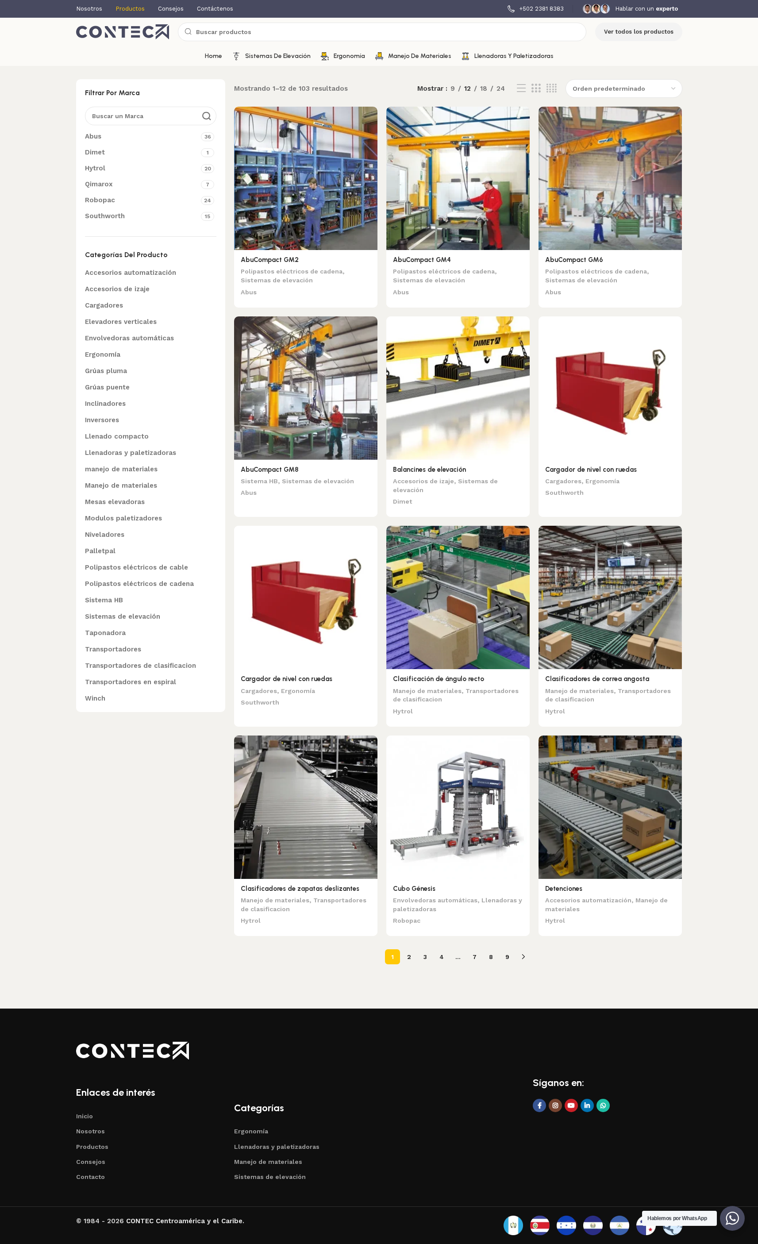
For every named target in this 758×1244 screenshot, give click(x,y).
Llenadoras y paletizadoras (130, 453)
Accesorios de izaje (117, 289)
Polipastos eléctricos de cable (136, 567)
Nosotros (90, 1131)
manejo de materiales (121, 469)
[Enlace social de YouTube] (571, 1105)
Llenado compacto (117, 436)
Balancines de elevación (429, 470)
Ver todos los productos (638, 31)
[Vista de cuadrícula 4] (551, 88)
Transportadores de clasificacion (140, 666)
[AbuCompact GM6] (610, 178)
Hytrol (403, 711)
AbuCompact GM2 (270, 260)
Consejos (90, 1161)
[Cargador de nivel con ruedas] (610, 388)
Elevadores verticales (121, 322)
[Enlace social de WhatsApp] (603, 1105)
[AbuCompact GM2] (305, 178)
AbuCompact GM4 (422, 260)
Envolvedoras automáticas (129, 338)
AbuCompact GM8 (270, 470)
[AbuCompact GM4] (458, 178)
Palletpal (100, 551)
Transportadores (113, 649)
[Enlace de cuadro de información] (536, 9)
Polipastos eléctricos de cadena (139, 584)
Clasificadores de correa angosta (597, 679)
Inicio (84, 1116)
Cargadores (104, 305)
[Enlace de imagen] (132, 1050)
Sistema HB (104, 600)
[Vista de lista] (521, 88)
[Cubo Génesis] (458, 807)
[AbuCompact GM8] (305, 388)
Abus (249, 292)
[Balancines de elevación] (458, 388)
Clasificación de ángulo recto (438, 679)
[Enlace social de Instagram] (555, 1105)
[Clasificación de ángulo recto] (458, 597)
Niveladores (104, 535)
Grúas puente (107, 387)
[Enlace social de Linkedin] (587, 1105)
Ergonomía (102, 354)
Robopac (406, 920)
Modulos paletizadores (123, 518)
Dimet (402, 501)
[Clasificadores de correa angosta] (610, 597)
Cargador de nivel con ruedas (591, 470)
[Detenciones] (610, 807)
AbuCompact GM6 (574, 260)
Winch (95, 698)
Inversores (102, 420)
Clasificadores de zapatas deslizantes (300, 889)
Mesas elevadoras (115, 502)
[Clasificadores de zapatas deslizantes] (305, 807)
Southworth (564, 492)
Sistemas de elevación (122, 616)
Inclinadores (105, 404)
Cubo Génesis (414, 889)
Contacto (90, 1176)
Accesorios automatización (130, 273)
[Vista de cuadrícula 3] (535, 88)
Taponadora (105, 633)
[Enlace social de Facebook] (539, 1105)
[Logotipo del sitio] (122, 31)
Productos (92, 1146)
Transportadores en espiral (130, 682)
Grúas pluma (106, 371)
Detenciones (563, 889)
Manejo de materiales (121, 485)
